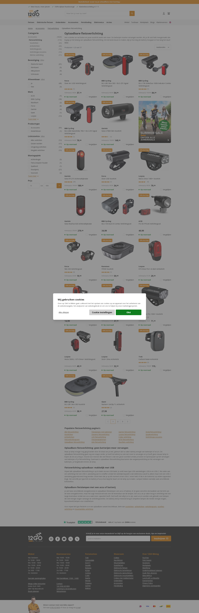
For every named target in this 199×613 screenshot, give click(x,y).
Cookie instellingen (102, 312)
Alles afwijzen (64, 312)
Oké (129, 312)
